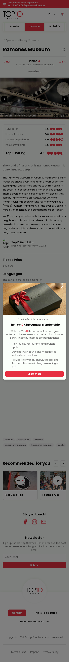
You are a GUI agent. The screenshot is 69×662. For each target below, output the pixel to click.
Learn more (35, 374)
